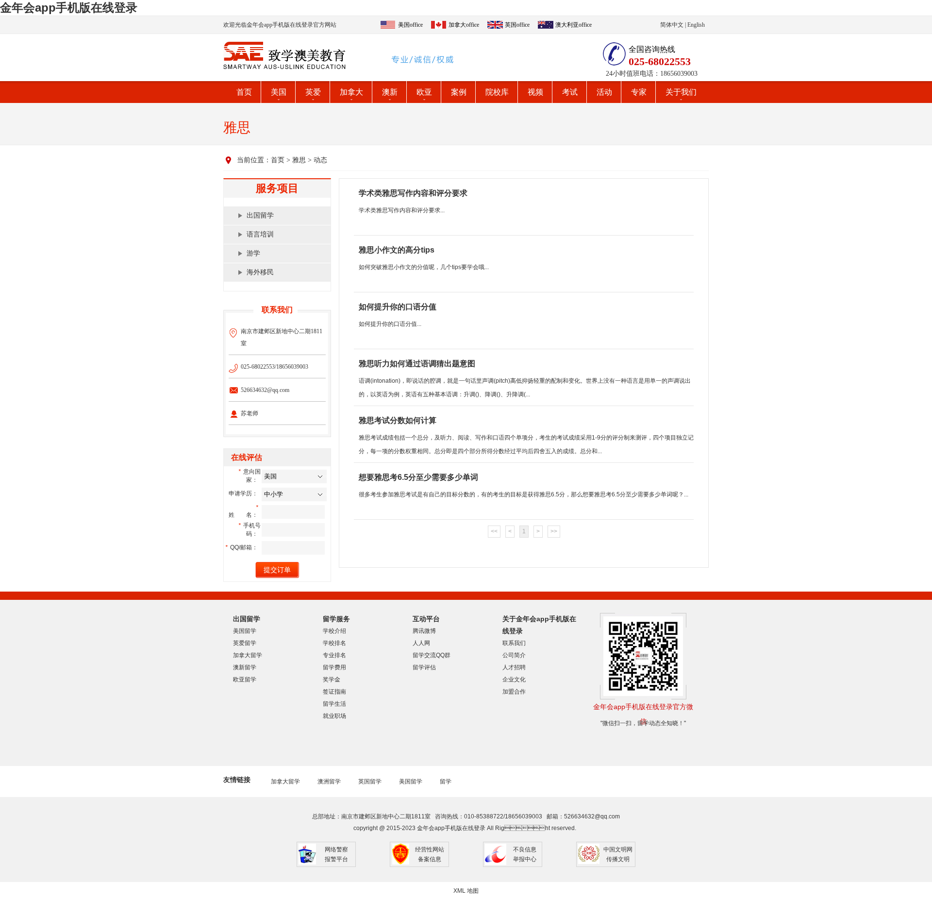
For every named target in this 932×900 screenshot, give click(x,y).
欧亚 (424, 92)
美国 (278, 92)
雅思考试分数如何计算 (397, 420)
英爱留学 (244, 643)
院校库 (497, 92)
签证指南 (334, 691)
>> (553, 531)
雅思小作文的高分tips (396, 250)
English (696, 24)
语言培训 (260, 234)
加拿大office (464, 24)
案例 (458, 92)
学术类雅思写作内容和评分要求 (413, 193)
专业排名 (334, 655)
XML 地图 (466, 890)
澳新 (390, 92)
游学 (253, 253)
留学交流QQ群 (431, 655)
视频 (535, 92)
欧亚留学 (244, 679)
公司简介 (514, 655)
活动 (604, 92)
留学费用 (334, 667)
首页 (244, 92)
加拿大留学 (247, 655)
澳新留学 (244, 667)
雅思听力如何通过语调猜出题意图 (417, 363)
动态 (320, 160)
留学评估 (424, 667)
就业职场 (334, 716)
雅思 (299, 160)
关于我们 (681, 92)
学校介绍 (334, 631)
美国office (410, 24)
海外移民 (260, 272)
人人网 (421, 643)
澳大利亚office (573, 24)
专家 (639, 92)
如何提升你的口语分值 (397, 307)
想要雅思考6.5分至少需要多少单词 (418, 477)
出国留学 (260, 215)
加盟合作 (514, 691)
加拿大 (351, 92)
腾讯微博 (424, 631)
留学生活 (334, 703)
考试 (570, 92)
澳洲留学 (329, 781)
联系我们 (514, 643)
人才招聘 (514, 667)
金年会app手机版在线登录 (68, 7)
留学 (445, 781)
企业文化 (514, 679)
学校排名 (334, 643)
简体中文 (671, 24)
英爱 (313, 92)
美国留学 (244, 631)
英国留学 (370, 781)
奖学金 (331, 679)
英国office (517, 24)
